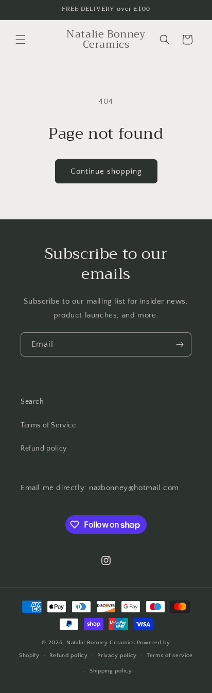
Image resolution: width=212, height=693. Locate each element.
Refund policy (44, 448)
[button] (20, 39)
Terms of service (170, 655)
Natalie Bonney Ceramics (100, 643)
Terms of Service (48, 425)
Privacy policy (117, 655)
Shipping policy (111, 671)
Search (32, 402)
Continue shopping (106, 171)
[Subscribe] (179, 344)
